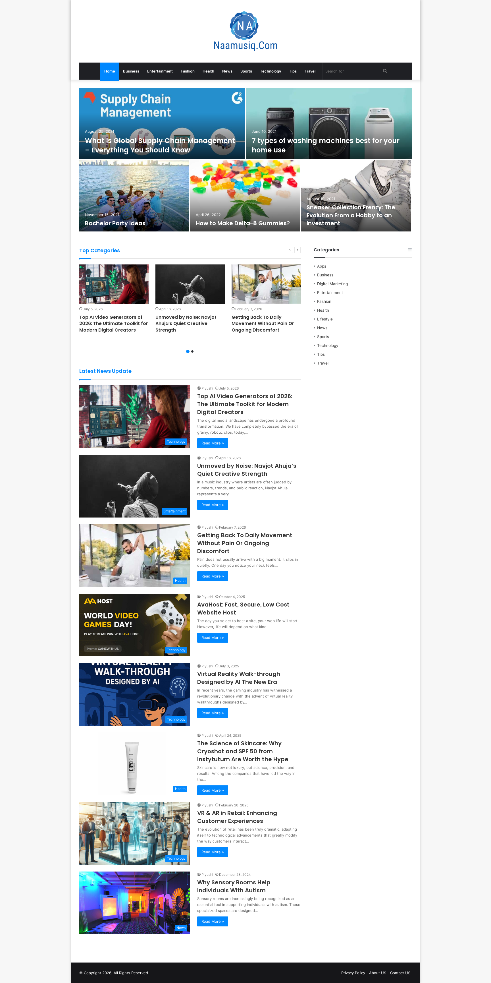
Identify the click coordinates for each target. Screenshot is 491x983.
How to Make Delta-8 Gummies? (243, 223)
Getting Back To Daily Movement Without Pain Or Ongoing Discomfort (263, 323)
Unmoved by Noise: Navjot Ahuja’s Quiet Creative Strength (186, 323)
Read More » (212, 443)
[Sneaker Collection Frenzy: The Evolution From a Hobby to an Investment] (356, 195)
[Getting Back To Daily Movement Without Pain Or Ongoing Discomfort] (266, 284)
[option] (245, 160)
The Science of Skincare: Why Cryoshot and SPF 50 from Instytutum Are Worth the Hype (242, 751)
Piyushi (207, 388)
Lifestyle (325, 319)
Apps (321, 266)
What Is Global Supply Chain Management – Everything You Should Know (160, 145)
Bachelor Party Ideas (115, 223)
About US (377, 972)
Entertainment (160, 71)
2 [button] (192, 351)
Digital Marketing (332, 284)
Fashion (188, 71)
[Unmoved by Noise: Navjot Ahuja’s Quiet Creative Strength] (190, 284)
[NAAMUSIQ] (245, 31)
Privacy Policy (353, 972)
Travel (310, 71)
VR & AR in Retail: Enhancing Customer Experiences (237, 817)
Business (131, 71)
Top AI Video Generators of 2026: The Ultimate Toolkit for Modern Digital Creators (113, 323)
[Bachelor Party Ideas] (134, 195)
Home (109, 71)
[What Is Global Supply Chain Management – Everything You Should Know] (162, 123)
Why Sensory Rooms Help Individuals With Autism (234, 886)
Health (208, 71)
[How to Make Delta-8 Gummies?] (245, 195)
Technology (270, 71)
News (227, 71)
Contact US (400, 972)
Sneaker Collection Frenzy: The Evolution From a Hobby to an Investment (351, 215)
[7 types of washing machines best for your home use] (329, 123)
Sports (246, 71)
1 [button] (188, 351)
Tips (293, 71)
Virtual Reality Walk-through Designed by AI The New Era (238, 678)
